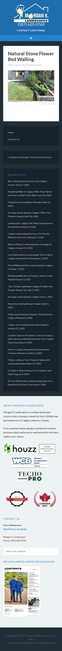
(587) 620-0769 (31, 24)
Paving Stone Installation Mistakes (25, 202)
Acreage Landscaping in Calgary (23, 296)
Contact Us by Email (31, 30)
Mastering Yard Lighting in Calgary (25, 303)
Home (11, 132)
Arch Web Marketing (44, 643)
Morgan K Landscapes (31, 12)
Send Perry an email (14, 528)
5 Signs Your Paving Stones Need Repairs (28, 324)
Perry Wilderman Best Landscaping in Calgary (30, 265)
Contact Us (13, 139)
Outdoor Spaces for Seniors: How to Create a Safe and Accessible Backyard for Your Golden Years (31, 339)
